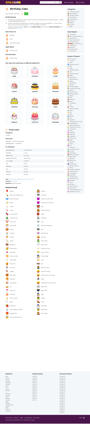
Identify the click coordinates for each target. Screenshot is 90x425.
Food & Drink (14, 181)
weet (32, 179)
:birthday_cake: (10, 143)
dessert (25, 179)
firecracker (19, 28)
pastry (29, 179)
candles (30, 24)
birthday (11, 179)
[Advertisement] (34, 335)
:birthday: (8, 141)
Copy (26, 13)
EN (55, 2)
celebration (19, 179)
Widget (21, 417)
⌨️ (69, 2)
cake (15, 179)
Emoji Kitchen (36, 417)
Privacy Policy (8, 417)
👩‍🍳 (80, 2)
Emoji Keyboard (28, 417)
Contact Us (15, 417)
